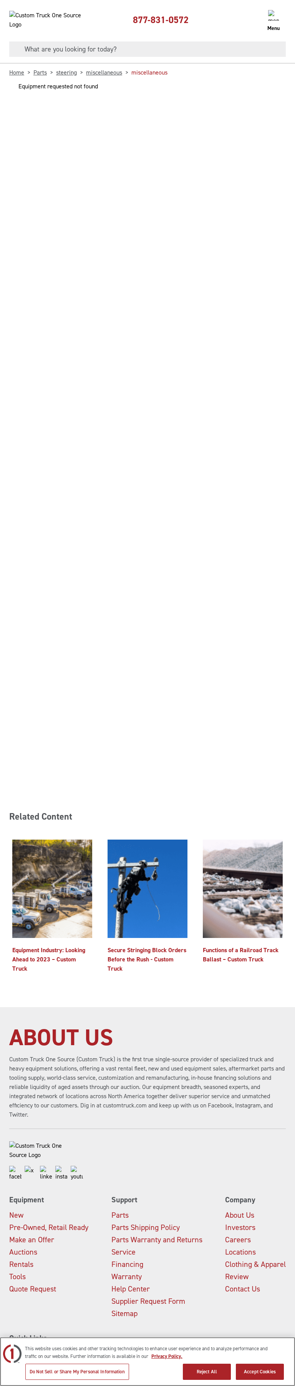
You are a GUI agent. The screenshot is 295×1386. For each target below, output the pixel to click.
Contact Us (242, 1289)
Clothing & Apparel (255, 1264)
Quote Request (32, 1289)
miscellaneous (104, 72)
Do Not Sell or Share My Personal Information (77, 1371)
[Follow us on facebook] (15, 1173)
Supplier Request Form (148, 1301)
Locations (240, 1252)
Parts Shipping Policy (145, 1227)
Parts (40, 72)
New (16, 1215)
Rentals (21, 1264)
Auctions (23, 1252)
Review (237, 1276)
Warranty (126, 1276)
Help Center (130, 1289)
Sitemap (124, 1313)
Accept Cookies (260, 1371)
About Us (239, 1215)
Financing (127, 1264)
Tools (17, 1276)
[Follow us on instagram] (61, 1173)
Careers (238, 1240)
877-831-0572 (161, 20)
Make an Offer (31, 1240)
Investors (240, 1227)
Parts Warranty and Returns (156, 1240)
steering (66, 72)
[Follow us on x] (31, 1173)
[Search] (13, 49)
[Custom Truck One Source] (46, 20)
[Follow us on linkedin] (46, 1173)
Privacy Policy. (166, 1356)
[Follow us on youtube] (77, 1173)
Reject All (207, 1371)
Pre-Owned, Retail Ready (48, 1227)
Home (16, 72)
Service (123, 1252)
